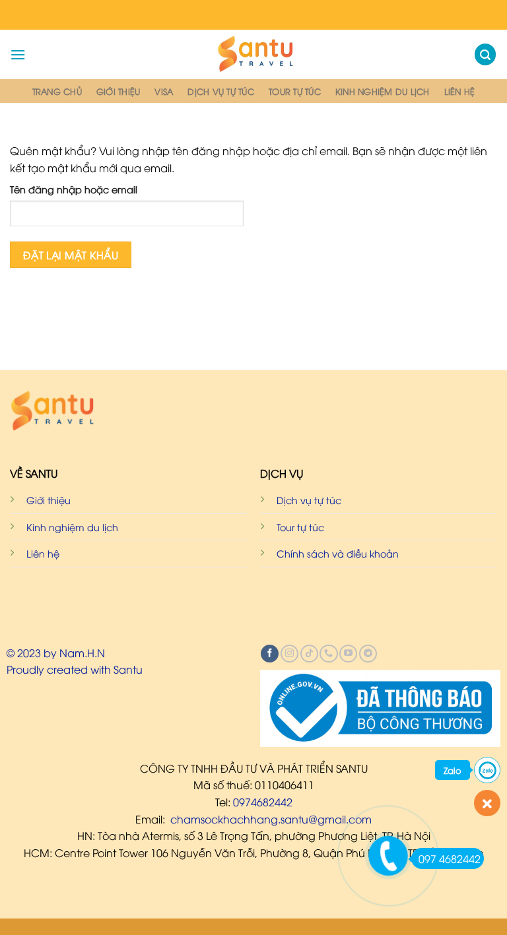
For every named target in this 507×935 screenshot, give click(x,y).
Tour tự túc (295, 91)
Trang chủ (57, 91)
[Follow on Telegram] (368, 654)
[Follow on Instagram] (289, 654)
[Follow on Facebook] (270, 654)
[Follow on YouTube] (348, 654)
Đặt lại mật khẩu (70, 254)
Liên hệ (459, 91)
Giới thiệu (118, 91)
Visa (163, 91)
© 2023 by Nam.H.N (56, 652)
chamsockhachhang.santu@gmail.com (271, 819)
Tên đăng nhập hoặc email (73, 189)
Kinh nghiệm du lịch (382, 91)
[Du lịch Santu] (253, 54)
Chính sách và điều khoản (338, 553)
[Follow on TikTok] (309, 654)
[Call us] (328, 654)
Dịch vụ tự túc (220, 91)
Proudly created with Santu (75, 669)
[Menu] (18, 54)
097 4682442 (450, 858)
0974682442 (262, 801)
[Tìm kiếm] (485, 54)
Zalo (452, 770)
